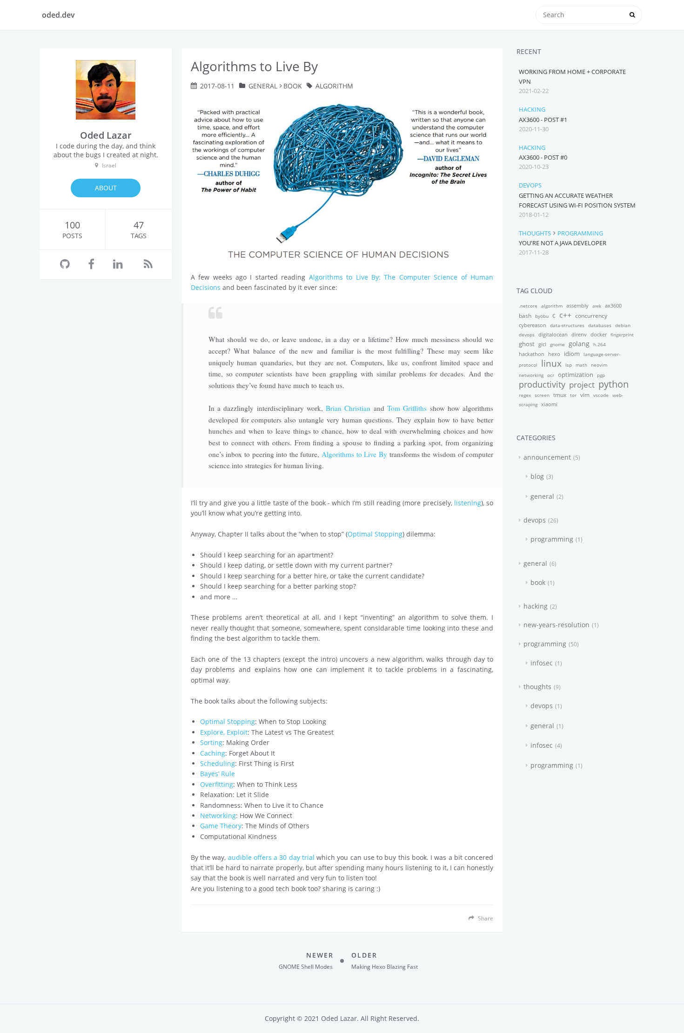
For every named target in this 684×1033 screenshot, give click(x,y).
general (262, 85)
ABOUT (106, 187)
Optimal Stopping (375, 534)
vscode (601, 395)
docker (598, 334)
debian (622, 325)
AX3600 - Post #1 (543, 119)
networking (531, 375)
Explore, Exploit (224, 732)
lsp (568, 365)
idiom (572, 353)
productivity (542, 384)
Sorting (211, 742)
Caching (212, 753)
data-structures (567, 325)
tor (573, 395)
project (582, 384)
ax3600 (613, 305)
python (613, 384)
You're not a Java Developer (562, 243)
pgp (601, 375)
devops (530, 185)
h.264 (599, 344)
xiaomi (549, 404)
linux (551, 363)
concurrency (591, 316)
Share (484, 918)
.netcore (528, 305)
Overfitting (216, 784)
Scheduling (217, 763)
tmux (559, 395)
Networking (218, 815)
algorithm (334, 85)
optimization (575, 374)
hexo (554, 353)
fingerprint (622, 334)
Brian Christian (348, 408)
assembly (577, 305)
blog (537, 476)
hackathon (531, 353)
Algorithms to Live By (354, 454)
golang (579, 343)
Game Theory (220, 825)
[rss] (148, 264)
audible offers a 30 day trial (271, 857)
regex (525, 395)
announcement (547, 457)
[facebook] (91, 264)
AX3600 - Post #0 (543, 157)
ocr (550, 375)
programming (580, 233)
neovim (599, 365)
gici (542, 344)
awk (596, 305)
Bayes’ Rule (217, 773)
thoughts (535, 233)
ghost (527, 344)
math (581, 365)
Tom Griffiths (407, 408)
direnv (579, 334)
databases (599, 325)
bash (525, 316)
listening (467, 502)
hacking (532, 109)
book (292, 85)
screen (542, 395)
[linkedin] (118, 264)
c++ (565, 315)
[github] (65, 264)
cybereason (532, 325)
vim (585, 395)
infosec (541, 662)
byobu (542, 316)
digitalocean (553, 334)
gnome (557, 344)
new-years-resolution (556, 624)
